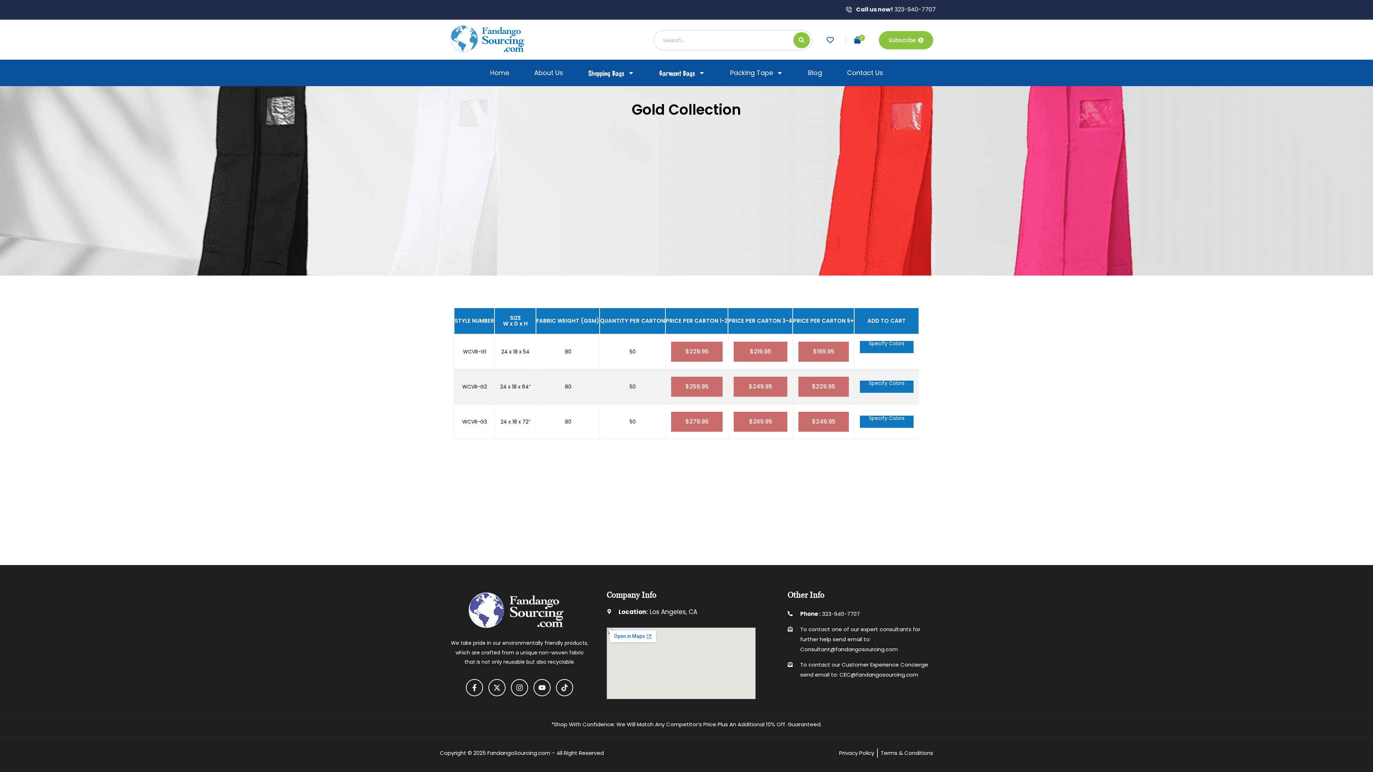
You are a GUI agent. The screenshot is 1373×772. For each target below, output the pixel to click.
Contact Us (865, 72)
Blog (815, 72)
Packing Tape (751, 72)
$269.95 (760, 421)
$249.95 (760, 386)
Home (499, 72)
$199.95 (824, 351)
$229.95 (697, 351)
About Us (548, 72)
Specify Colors (887, 344)
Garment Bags (677, 73)
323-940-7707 (896, 9)
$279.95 (697, 421)
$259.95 (697, 386)
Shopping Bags (606, 73)
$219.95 (760, 351)
